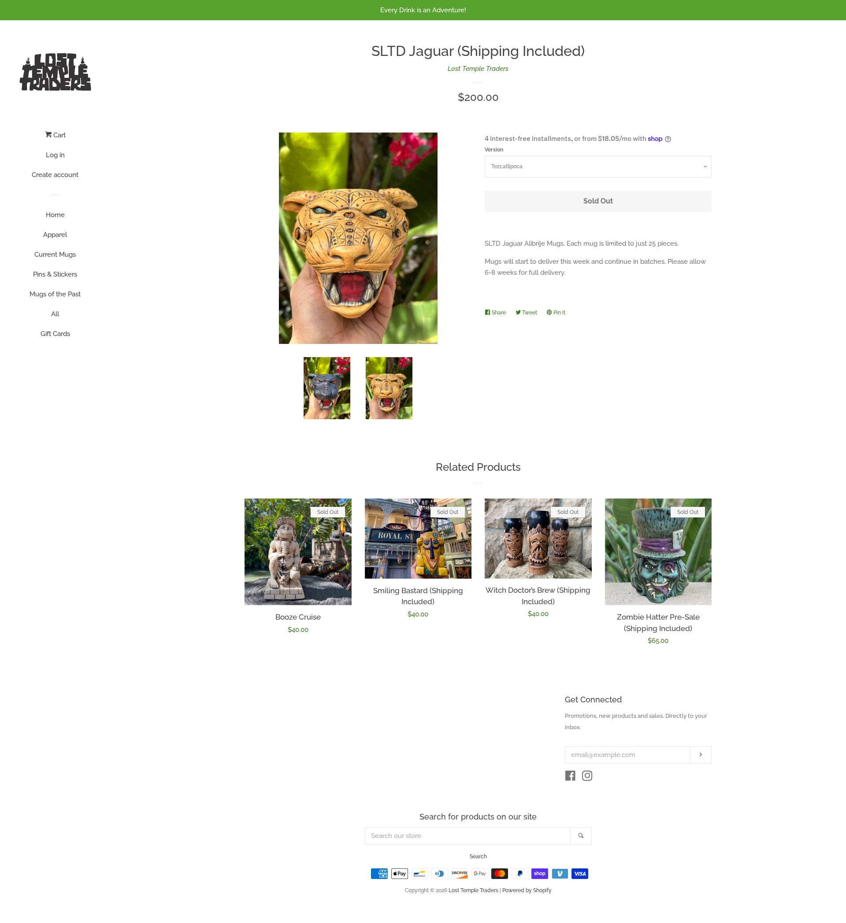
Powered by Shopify (527, 890)
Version (494, 150)
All (55, 314)
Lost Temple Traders (478, 69)
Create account (55, 175)
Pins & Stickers (55, 274)
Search (478, 856)
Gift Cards (55, 334)
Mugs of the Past (55, 294)
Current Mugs (55, 254)
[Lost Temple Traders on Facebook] (570, 778)
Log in (55, 155)
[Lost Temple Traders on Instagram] (587, 778)
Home (55, 215)
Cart (59, 135)
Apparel (55, 235)
